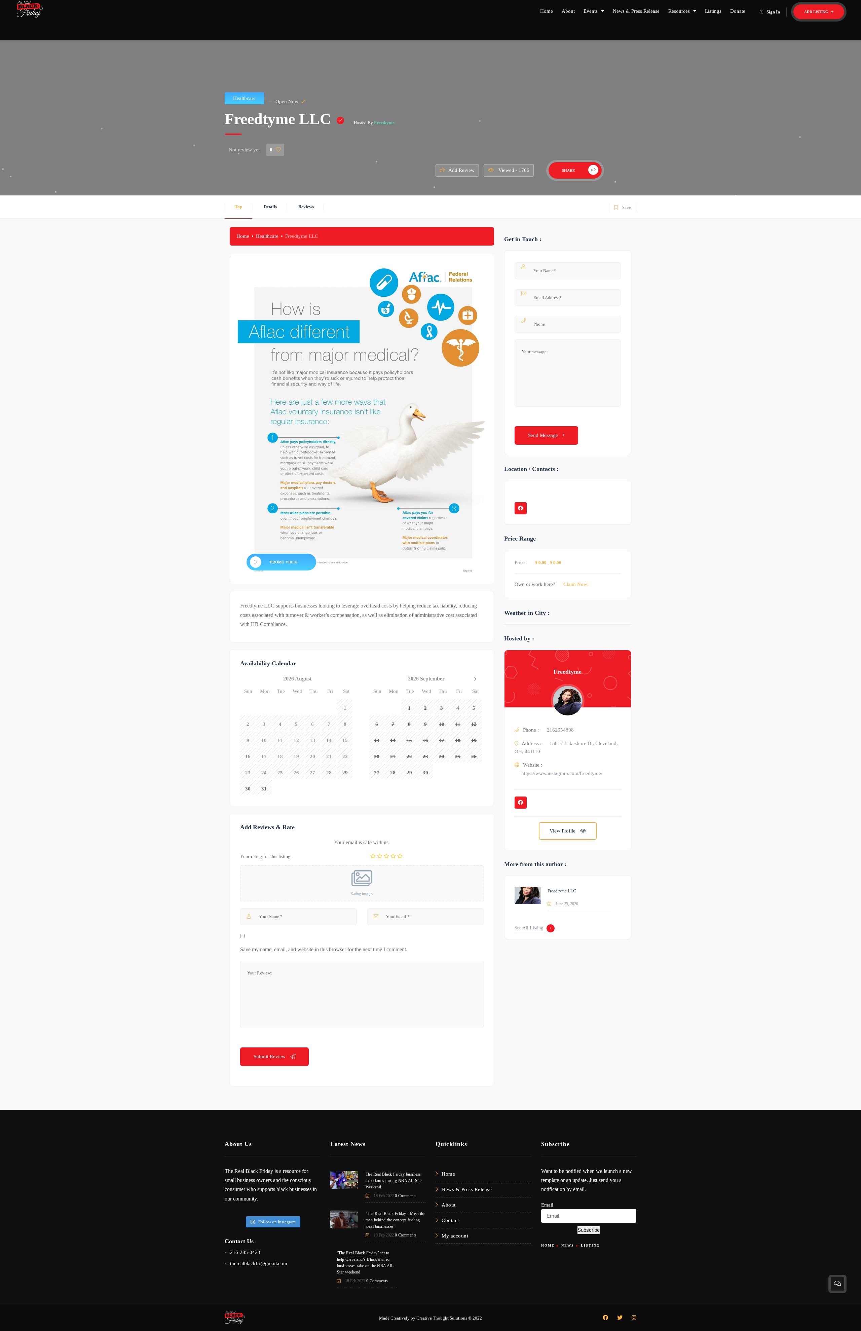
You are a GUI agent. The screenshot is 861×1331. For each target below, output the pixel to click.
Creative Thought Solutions (441, 1318)
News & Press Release (636, 11)
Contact (450, 1220)
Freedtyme (384, 122)
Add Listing (816, 12)
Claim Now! (576, 584)
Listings (713, 11)
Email (547, 1205)
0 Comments (406, 1195)
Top (238, 206)
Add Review (461, 170)
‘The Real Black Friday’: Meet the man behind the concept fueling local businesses (395, 1220)
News (567, 1245)
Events (591, 11)
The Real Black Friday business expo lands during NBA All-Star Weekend (394, 1180)
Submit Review (270, 1056)
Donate (737, 11)
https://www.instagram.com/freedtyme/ (561, 773)
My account (455, 1235)
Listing (590, 1245)
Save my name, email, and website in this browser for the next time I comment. (323, 949)
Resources (679, 11)
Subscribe (588, 1230)
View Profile (563, 831)
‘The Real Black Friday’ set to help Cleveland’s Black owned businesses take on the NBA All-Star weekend (365, 1262)
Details (270, 206)
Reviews (306, 206)
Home (546, 11)
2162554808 (560, 730)
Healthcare (244, 98)
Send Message (543, 435)
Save (622, 206)
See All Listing (529, 927)
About (568, 11)
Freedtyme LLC (562, 890)
